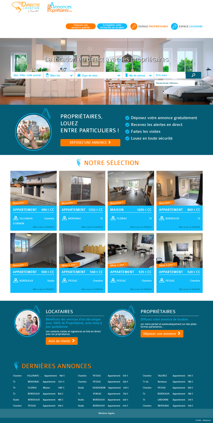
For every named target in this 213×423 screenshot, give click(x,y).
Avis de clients (59, 341)
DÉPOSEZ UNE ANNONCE (89, 142)
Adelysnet (207, 420)
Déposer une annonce (160, 334)
